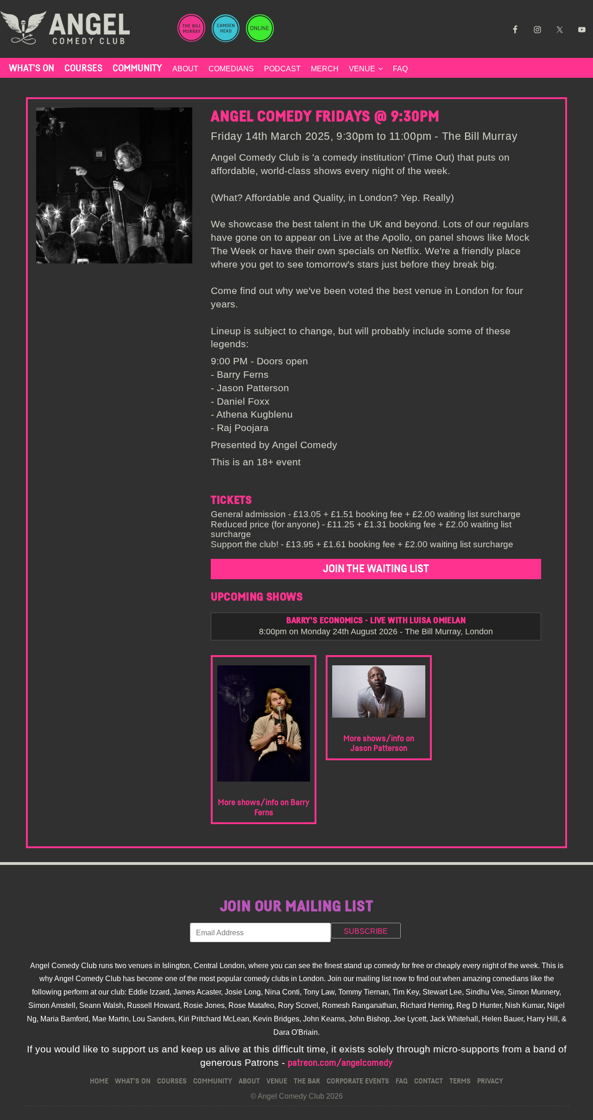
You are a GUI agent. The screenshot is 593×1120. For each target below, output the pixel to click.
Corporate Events (358, 1081)
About (185, 69)
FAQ (400, 69)
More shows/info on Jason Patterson (378, 743)
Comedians (231, 69)
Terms (460, 1081)
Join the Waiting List (376, 569)
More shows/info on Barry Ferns (263, 807)
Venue (362, 69)
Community (137, 68)
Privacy (490, 1081)
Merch (325, 69)
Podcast (282, 69)
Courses (83, 68)
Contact (428, 1081)
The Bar (307, 1081)
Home (99, 1081)
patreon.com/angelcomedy (340, 1063)
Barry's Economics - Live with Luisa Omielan (376, 621)
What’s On (31, 68)
